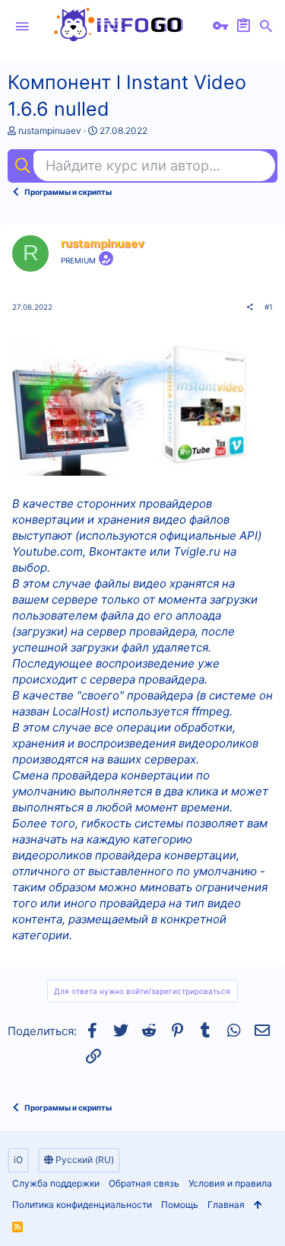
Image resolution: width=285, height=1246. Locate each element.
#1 (268, 306)
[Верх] (258, 1205)
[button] (22, 26)
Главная (226, 1204)
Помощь (179, 1204)
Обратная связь (144, 1183)
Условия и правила (230, 1183)
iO (18, 1159)
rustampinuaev (49, 130)
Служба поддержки (56, 1183)
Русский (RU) (83, 1159)
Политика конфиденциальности (82, 1204)
